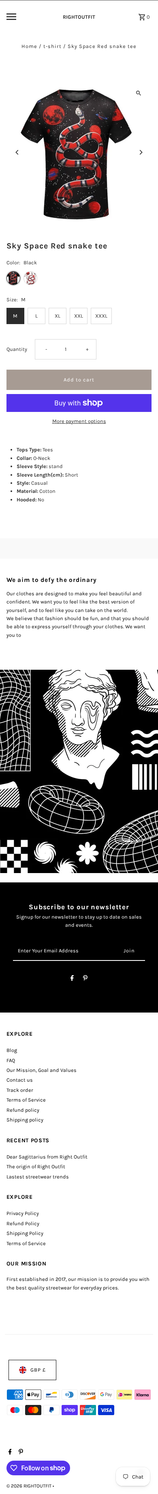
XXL (78, 316)
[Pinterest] (85, 979)
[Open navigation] (29, 17)
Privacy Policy (22, 1213)
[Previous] (18, 152)
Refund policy (22, 1110)
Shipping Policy (24, 1233)
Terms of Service (26, 1100)
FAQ (10, 1060)
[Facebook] (72, 979)
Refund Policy (22, 1223)
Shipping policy (24, 1120)
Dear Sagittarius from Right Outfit (47, 1157)
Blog (11, 1050)
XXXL (101, 316)
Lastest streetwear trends (37, 1177)
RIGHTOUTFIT (79, 17)
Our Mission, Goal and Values (41, 1070)
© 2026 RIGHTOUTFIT (29, 1486)
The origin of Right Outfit (35, 1166)
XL (57, 316)
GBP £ (38, 1370)
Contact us (19, 1080)
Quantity (16, 349)
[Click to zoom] (138, 93)
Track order (19, 1090)
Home (29, 46)
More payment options (79, 421)
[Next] (140, 152)
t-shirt (52, 46)
